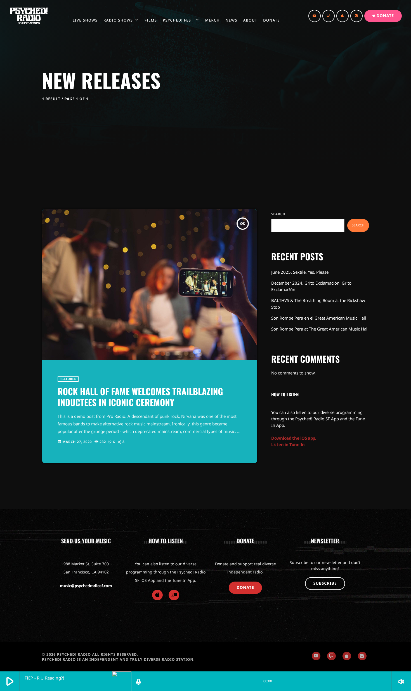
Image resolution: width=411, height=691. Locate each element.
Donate (383, 15)
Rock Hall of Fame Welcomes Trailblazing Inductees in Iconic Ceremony (140, 397)
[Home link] (29, 16)
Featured (68, 379)
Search (278, 214)
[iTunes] (342, 16)
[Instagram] (356, 16)
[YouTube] (314, 16)
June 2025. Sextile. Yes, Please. (300, 272)
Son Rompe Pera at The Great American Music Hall (320, 329)
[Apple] (157, 595)
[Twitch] (328, 16)
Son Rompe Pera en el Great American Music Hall (318, 318)
